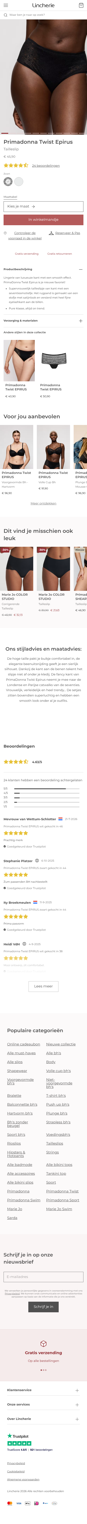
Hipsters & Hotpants (16, 1154)
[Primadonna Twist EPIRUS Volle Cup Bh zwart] (53, 447)
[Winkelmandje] (81, 5)
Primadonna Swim (23, 1200)
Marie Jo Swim (59, 1209)
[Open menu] (6, 5)
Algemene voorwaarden (23, 1479)
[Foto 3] (20, 133)
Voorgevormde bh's (20, 1082)
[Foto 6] (43, 133)
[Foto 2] (12, 133)
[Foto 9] (66, 133)
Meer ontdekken (43, 503)
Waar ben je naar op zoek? (27, 15)
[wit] (18, 181)
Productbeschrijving (18, 269)
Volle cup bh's (58, 1071)
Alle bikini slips (20, 1183)
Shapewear (17, 1071)
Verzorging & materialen (21, 320)
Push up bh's (57, 1105)
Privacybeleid (12, 1293)
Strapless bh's (58, 1122)
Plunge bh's (56, 1113)
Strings (52, 1152)
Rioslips (14, 1144)
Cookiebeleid (16, 1471)
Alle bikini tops (59, 1165)
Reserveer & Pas (67, 233)
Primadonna (18, 1191)
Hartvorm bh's (20, 1113)
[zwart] (8, 181)
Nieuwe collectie (61, 1044)
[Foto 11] (82, 133)
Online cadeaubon (23, 1044)
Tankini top (56, 1174)
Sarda (12, 1218)
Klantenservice (19, 1390)
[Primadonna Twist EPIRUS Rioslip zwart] (19, 360)
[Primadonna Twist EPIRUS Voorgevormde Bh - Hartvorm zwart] (16, 447)
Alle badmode (19, 1165)
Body (51, 1062)
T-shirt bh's (56, 1096)
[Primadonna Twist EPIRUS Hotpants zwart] (54, 360)
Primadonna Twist (62, 1191)
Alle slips (15, 1062)
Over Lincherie (19, 1419)
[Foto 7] (51, 133)
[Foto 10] (74, 133)
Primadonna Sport (62, 1200)
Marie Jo (14, 1209)
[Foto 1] (4, 133)
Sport (51, 1183)
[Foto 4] (28, 133)
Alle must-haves (21, 1053)
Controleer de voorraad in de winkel (25, 235)
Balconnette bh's (22, 1105)
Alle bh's (53, 1053)
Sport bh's (16, 1135)
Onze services (18, 1404)
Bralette (14, 1096)
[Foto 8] (59, 133)
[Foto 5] (35, 133)
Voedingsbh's (58, 1135)
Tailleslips (54, 1144)
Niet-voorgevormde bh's (59, 1083)
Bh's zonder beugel (17, 1124)
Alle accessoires (21, 1174)
